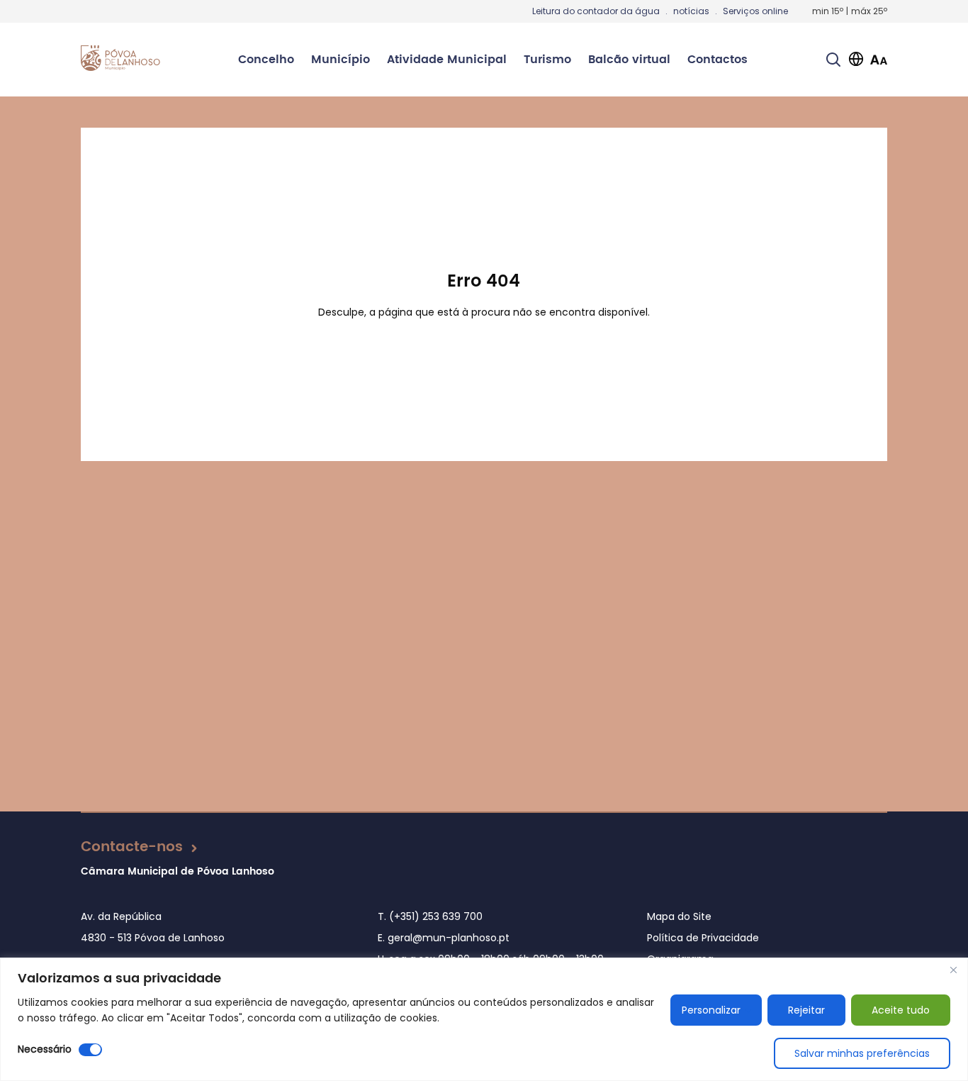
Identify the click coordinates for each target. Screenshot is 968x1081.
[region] (484, 1019)
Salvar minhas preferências (862, 1053)
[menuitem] (266, 59)
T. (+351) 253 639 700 (430, 916)
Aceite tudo (901, 1010)
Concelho (266, 59)
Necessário (45, 1049)
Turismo (547, 59)
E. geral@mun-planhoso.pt (444, 938)
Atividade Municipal (447, 59)
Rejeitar (806, 1010)
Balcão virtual (629, 59)
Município (340, 59)
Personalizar (711, 1010)
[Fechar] (953, 969)
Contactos (717, 59)
